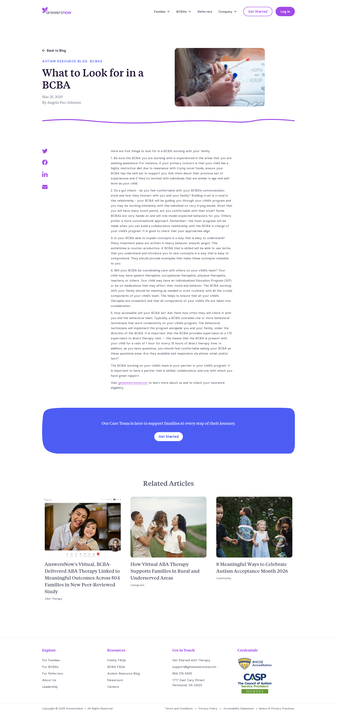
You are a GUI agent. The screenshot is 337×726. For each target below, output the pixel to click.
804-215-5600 (182, 673)
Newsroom (115, 680)
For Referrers (52, 673)
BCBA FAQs (116, 667)
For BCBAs (50, 667)
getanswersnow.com (133, 383)
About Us (49, 680)
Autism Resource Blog (123, 673)
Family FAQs (116, 660)
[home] (56, 11)
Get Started (257, 11)
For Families (51, 660)
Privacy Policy (208, 708)
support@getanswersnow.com (194, 667)
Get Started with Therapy (191, 660)
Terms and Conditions (179, 708)
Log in (285, 11)
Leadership (50, 687)
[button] (162, 11)
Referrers (205, 11)
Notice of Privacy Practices (276, 708)
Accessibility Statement (238, 708)
